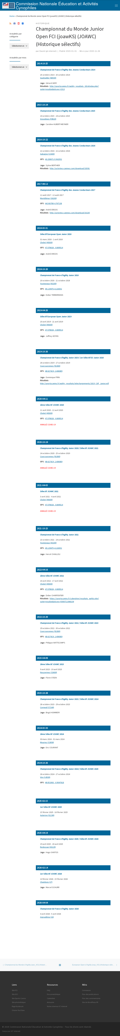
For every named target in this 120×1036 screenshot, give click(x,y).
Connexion (86, 990)
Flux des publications (90, 994)
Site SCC (15, 994)
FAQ (48, 990)
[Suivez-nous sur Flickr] (23, 24)
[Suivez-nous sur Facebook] (14, 24)
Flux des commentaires (91, 998)
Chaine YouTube (18, 1010)
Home (12, 16)
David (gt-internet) (48, 51)
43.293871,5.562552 (53, 159)
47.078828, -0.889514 (54, 247)
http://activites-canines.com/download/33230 (70, 212)
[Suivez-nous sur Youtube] (18, 24)
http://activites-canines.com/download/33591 (70, 168)
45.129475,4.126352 (53, 289)
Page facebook (17, 1006)
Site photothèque (18, 1002)
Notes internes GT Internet (57, 1006)
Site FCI (14, 990)
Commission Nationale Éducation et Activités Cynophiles (36, 1027)
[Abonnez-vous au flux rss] (10, 24)
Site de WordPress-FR (90, 1002)
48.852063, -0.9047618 (54, 782)
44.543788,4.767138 (53, 203)
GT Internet (15, 1031)
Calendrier (51, 998)
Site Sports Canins (19, 998)
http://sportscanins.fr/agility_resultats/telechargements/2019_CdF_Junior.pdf (74, 383)
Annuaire (50, 1002)
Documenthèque (53, 994)
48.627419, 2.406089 (53, 371)
